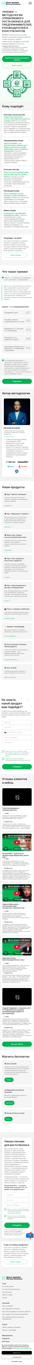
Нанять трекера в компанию (11, 1327)
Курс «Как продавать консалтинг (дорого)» (16, 1311)
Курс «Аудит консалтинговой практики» (15, 1314)
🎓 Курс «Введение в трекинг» (16, 514)
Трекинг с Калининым (9, 1330)
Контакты (6, 1341)
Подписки (6, 1338)
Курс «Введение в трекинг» (11, 1309)
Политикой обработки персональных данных (16, 755)
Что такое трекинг (8, 1286)
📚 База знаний (10, 668)
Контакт (4, 1297)
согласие (12, 759)
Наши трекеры (7, 1292)
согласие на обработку (16, 751)
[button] (17, 65)
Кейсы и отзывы (7, 1295)
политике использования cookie (23, 1348)
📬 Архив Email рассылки (14, 1113)
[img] (30, 3)
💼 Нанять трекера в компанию (17, 609)
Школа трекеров (7, 1306)
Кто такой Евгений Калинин (11, 1289)
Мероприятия (7, 1335)
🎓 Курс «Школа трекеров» (15, 494)
